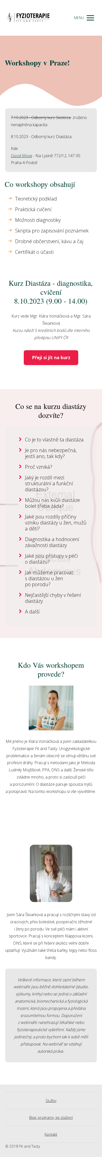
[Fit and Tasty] (28, 17)
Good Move (21, 155)
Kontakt (51, 1134)
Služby (51, 1100)
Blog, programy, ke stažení (51, 1117)
